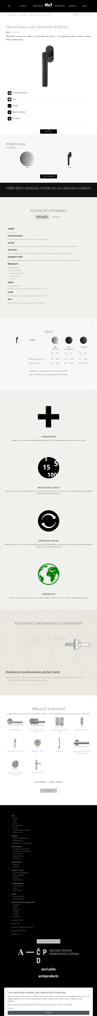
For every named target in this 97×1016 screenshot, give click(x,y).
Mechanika (16, 118)
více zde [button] (48, 790)
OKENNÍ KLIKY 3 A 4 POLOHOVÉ (37, 15)
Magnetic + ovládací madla (22, 843)
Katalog (23, 6)
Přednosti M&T (18, 854)
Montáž (15, 106)
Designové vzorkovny (21, 873)
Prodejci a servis (73, 8)
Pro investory (17, 825)
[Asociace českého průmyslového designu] (48, 955)
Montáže (16, 877)
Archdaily (16, 916)
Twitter (15, 907)
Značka (15, 818)
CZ (80, 15)
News (15, 820)
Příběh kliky (16, 934)
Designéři (16, 867)
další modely (48, 131)
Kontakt (15, 828)
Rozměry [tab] (56, 217)
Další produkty (18, 841)
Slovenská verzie (18, 896)
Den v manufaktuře (19, 931)
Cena (14, 99)
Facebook (16, 905)
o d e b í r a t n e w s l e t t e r (48, 941)
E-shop (15, 888)
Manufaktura (38, 6)
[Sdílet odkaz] (75, 15)
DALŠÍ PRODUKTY (23, 15)
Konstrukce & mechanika (21, 851)
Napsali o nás (17, 832)
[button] (91, 204)
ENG (88, 15)
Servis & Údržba (18, 875)
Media (15, 823)
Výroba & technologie (21, 849)
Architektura (60, 6)
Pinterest (16, 912)
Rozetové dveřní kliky (20, 838)
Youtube (16, 914)
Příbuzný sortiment (19, 112)
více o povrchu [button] (48, 176)
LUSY (49, 15)
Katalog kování (17, 920)
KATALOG (14, 15)
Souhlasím (48, 1013)
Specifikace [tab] (42, 217)
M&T (9, 6)
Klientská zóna (18, 880)
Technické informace (19, 93)
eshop (84, 6)
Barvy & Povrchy (18, 856)
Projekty (16, 864)
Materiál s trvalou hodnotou (22, 927)
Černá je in (16, 924)
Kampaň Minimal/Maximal (21, 830)
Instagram (16, 909)
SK (84, 15)
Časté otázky (17, 890)
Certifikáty (16, 858)
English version (18, 899)
